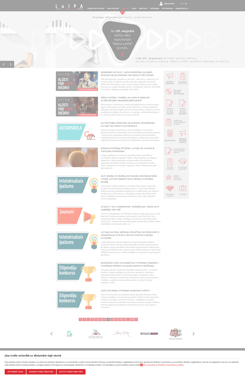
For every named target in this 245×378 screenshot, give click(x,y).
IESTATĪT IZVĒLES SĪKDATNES (71, 372)
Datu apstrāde (149, 365)
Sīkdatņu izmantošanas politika (170, 365)
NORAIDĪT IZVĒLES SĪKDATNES (41, 372)
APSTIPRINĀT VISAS (15, 372)
